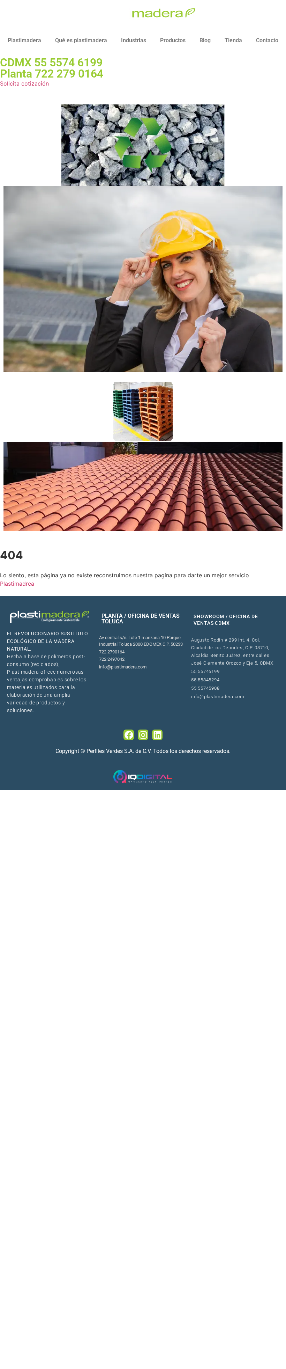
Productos (173, 40)
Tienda (233, 40)
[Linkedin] (157, 735)
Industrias (133, 40)
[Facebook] (128, 735)
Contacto (267, 40)
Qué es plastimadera (81, 40)
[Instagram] (143, 735)
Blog (205, 40)
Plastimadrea (17, 583)
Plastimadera (24, 40)
